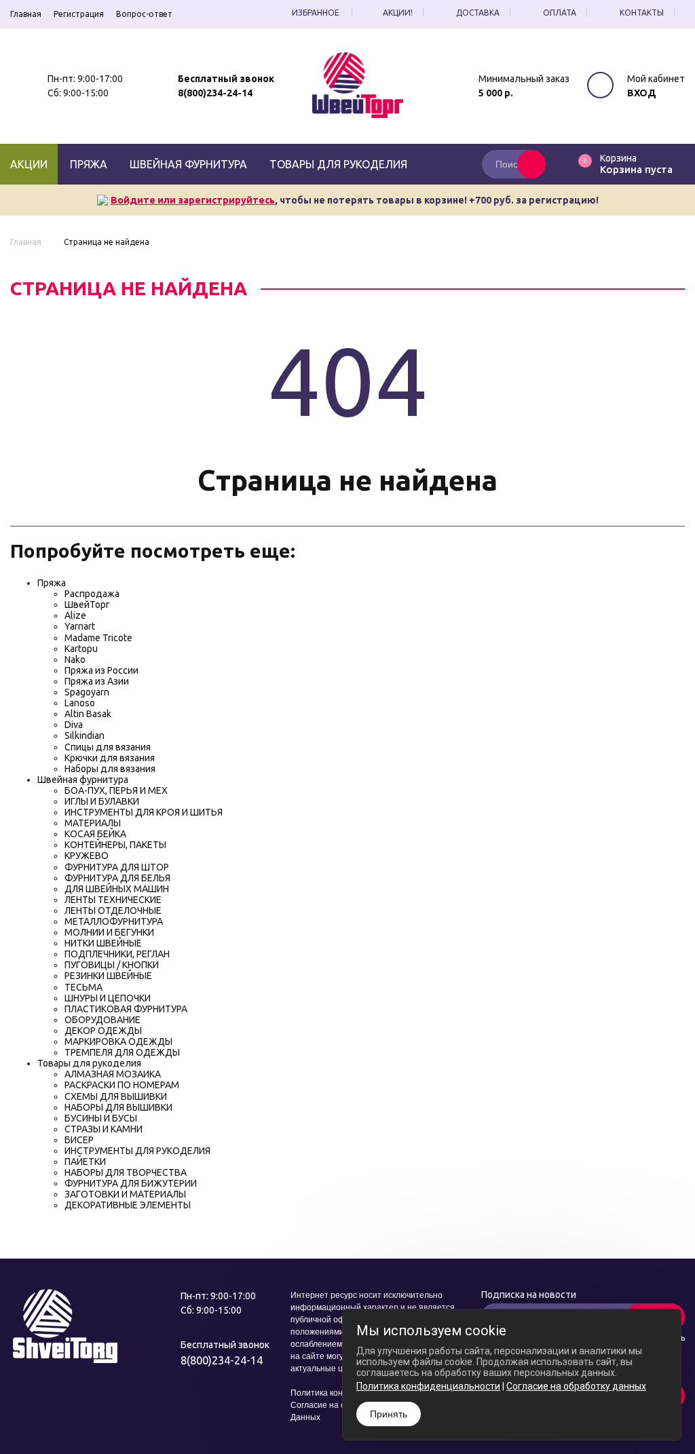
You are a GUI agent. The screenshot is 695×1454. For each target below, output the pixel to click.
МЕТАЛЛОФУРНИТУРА (113, 921)
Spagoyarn (86, 692)
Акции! (398, 12)
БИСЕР (79, 1139)
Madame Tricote (98, 637)
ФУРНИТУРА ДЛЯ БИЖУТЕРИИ (130, 1183)
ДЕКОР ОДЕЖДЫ (103, 1030)
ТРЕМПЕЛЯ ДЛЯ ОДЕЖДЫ (122, 1052)
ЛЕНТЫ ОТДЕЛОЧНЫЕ (113, 910)
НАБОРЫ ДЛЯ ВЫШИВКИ (118, 1107)
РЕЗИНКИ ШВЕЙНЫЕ (108, 975)
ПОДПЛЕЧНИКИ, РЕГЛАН (117, 954)
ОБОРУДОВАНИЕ (102, 1019)
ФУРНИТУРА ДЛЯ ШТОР (116, 867)
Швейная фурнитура (188, 164)
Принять (388, 1414)
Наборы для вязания (109, 768)
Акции (29, 164)
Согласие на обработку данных (576, 1386)
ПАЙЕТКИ (85, 1161)
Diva (73, 724)
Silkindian (84, 735)
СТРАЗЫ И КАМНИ (103, 1129)
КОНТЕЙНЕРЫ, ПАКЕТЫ (115, 844)
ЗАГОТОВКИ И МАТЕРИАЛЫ (125, 1194)
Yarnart (79, 626)
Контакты (642, 12)
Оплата (559, 12)
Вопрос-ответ (144, 13)
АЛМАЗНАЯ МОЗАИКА (112, 1074)
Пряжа (88, 164)
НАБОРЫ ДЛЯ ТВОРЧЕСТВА (125, 1172)
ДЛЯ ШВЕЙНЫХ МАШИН (116, 888)
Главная (25, 13)
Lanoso (79, 702)
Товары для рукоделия (338, 164)
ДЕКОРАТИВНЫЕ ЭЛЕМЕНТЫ (127, 1205)
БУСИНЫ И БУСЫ (100, 1118)
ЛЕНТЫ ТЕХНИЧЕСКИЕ (113, 899)
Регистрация (79, 13)
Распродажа (91, 593)
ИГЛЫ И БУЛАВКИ (101, 801)
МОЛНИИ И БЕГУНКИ (109, 932)
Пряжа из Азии (96, 681)
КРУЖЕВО (86, 855)
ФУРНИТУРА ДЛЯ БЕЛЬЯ (117, 878)
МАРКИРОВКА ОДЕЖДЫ (118, 1041)
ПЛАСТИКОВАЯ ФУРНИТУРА (125, 1008)
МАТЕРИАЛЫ (92, 823)
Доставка (478, 12)
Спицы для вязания (107, 747)
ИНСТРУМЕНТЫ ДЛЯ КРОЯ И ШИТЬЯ (143, 812)
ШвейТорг (87, 604)
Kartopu (81, 648)
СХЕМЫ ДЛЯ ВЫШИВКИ (115, 1096)
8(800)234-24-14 (215, 93)
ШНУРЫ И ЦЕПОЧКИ (107, 998)
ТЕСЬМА (83, 987)
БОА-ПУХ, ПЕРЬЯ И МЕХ (116, 790)
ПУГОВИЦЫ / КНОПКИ (111, 964)
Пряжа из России (101, 670)
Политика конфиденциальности (428, 1386)
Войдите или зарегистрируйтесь (193, 200)
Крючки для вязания (109, 757)
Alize (75, 615)
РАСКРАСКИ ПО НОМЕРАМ (121, 1084)
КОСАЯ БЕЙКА (95, 833)
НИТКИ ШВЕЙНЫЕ (103, 943)
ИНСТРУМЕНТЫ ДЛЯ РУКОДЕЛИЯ (137, 1150)
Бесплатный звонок (226, 78)
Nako (75, 659)
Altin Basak (87, 713)
